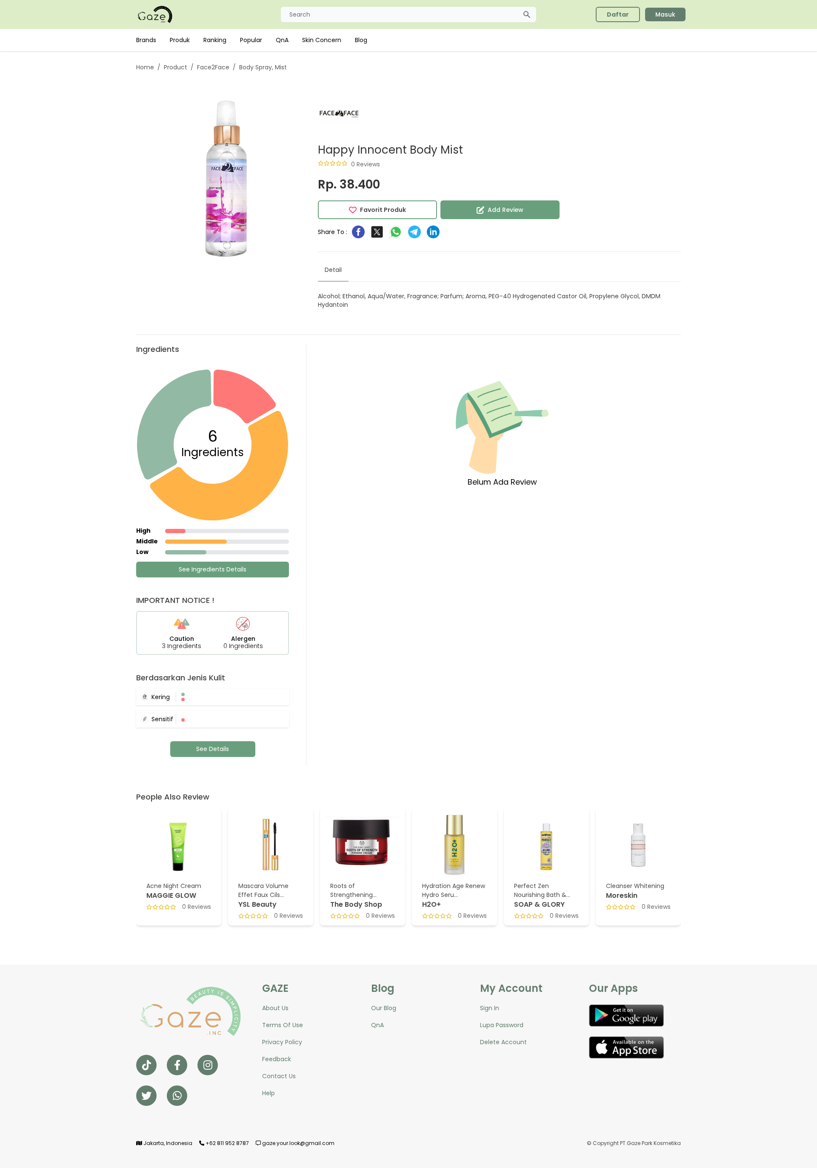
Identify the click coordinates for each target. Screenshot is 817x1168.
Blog (361, 40)
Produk (180, 40)
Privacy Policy (282, 1042)
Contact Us (279, 1076)
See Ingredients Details (212, 569)
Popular (251, 40)
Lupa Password (501, 1025)
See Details (212, 749)
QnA (282, 40)
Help (268, 1093)
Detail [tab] (333, 270)
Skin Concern (321, 40)
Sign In (489, 1008)
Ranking (214, 40)
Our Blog (383, 1008)
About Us (275, 1008)
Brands (146, 40)
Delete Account (503, 1042)
